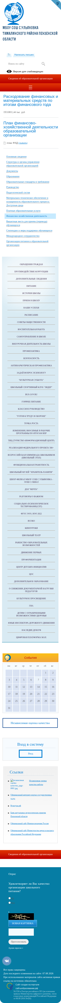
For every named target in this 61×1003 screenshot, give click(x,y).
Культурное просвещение (31, 598)
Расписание (31, 315)
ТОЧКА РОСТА (31, 423)
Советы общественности (31, 322)
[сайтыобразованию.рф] (56, 5)
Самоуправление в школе (31, 337)
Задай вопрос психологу (31, 373)
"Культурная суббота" (31, 380)
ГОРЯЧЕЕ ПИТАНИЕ (31, 402)
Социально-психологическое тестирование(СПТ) (31, 505)
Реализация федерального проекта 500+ (31, 448)
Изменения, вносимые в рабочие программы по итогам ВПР (31, 432)
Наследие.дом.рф (31, 630)
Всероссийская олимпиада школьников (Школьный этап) (31, 456)
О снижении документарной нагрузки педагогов (31, 590)
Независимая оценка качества (30, 723)
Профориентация (31, 560)
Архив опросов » (15, 948)
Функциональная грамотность (31, 465)
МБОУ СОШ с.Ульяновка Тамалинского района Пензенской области (30, 34)
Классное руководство (31, 409)
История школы (31, 293)
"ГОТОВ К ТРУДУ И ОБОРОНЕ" (31, 416)
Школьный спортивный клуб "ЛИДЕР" (31, 387)
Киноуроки (31, 528)
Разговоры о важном (31, 496)
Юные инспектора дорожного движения (31, 623)
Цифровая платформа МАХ (31, 637)
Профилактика (31, 351)
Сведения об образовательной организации (30, 78)
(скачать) (22, 143)
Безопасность (31, 358)
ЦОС (31, 574)
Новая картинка (22, 923)
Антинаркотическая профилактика (31, 365)
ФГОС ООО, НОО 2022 (31, 514)
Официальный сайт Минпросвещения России (30, 823)
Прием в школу (31, 300)
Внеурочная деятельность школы (31, 344)
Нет (13, 903)
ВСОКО (31, 521)
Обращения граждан (31, 264)
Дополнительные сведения (31, 279)
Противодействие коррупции (31, 271)
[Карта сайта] (9, 54)
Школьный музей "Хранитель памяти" (31, 472)
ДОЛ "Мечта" (31, 489)
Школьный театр (31, 535)
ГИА (31, 606)
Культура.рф (16, 805)
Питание (31, 286)
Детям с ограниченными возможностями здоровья (31, 614)
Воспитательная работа (31, 329)
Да (12, 898)
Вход (30, 753)
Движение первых (31, 552)
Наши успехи (31, 308)
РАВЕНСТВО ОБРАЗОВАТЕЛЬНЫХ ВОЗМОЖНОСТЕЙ (31, 543)
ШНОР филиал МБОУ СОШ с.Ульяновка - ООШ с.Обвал (31, 480)
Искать (43, 63)
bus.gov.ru (31, 394)
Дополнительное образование (31, 581)
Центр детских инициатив (31, 567)
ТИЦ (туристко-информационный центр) (31, 440)
